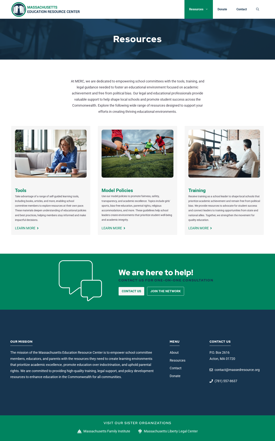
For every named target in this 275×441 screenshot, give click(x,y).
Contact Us (131, 291)
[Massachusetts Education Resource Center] (45, 9)
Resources (196, 9)
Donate (222, 9)
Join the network (165, 291)
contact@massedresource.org (237, 370)
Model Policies (117, 190)
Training (197, 190)
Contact (241, 9)
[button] (257, 9)
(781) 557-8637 (226, 381)
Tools (20, 190)
